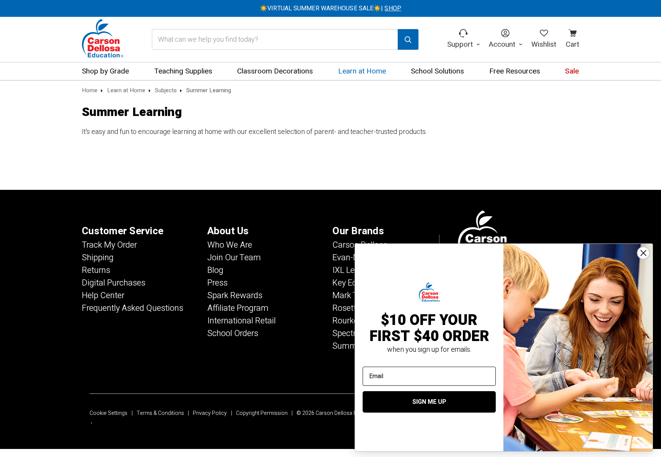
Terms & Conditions (160, 413)
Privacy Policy (210, 413)
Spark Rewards (234, 295)
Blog (215, 270)
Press (217, 283)
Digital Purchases (113, 283)
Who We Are (229, 245)
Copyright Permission (262, 413)
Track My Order (109, 245)
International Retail (241, 321)
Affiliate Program (238, 308)
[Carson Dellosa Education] (102, 39)
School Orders (232, 333)
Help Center (103, 295)
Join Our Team (234, 257)
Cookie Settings (108, 413)
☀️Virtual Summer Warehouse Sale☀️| (330, 8)
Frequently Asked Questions (132, 308)
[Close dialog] (643, 253)
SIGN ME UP (429, 401)
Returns (96, 270)
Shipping (98, 257)
